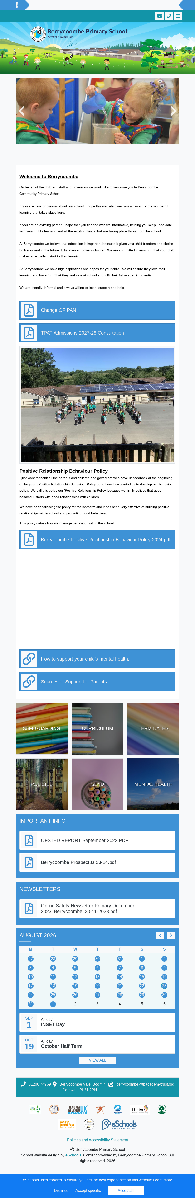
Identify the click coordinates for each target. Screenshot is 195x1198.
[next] (171, 935)
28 (53, 959)
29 (75, 959)
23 (164, 986)
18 (53, 986)
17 (31, 986)
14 (120, 977)
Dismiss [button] (61, 1191)
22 (142, 986)
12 (75, 977)
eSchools (73, 1155)
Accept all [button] (126, 1191)
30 (97, 959)
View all (97, 1060)
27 (31, 959)
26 (75, 995)
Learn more (162, 1180)
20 (97, 986)
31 (120, 959)
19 (75, 986)
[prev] (160, 935)
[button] (22, 111)
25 (53, 995)
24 (31, 995)
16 (164, 977)
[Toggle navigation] (177, 16)
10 (31, 977)
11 (53, 977)
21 (120, 986)
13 (97, 977)
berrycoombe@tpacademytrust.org (145, 1084)
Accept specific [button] (88, 1191)
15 (142, 977)
